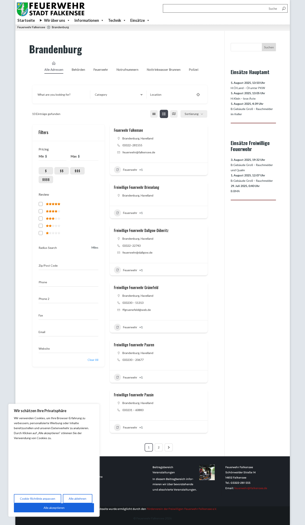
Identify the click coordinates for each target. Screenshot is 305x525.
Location (155, 94)
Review (44, 194)
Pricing (44, 149)
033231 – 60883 (133, 410)
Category (100, 94)
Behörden (78, 69)
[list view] (164, 114)
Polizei (193, 69)
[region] (54, 460)
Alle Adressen (53, 69)
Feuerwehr (100, 69)
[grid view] (154, 114)
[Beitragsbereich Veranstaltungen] (207, 473)
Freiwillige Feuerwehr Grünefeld (136, 287)
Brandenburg (130, 138)
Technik (114, 20)
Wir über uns (54, 20)
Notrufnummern (127, 69)
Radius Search (48, 247)
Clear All (93, 359)
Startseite (26, 20)
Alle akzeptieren (54, 507)
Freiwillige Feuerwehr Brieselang (136, 187)
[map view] (174, 114)
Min (41, 156)
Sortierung (192, 114)
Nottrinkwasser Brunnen (164, 69)
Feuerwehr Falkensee (128, 130)
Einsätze (137, 20)
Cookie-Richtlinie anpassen (37, 498)
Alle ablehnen (77, 498)
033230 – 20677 (133, 359)
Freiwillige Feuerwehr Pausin (134, 394)
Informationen (86, 20)
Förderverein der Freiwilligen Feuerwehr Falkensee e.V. (182, 509)
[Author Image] (200, 170)
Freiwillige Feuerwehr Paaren (134, 344)
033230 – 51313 (133, 302)
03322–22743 (131, 245)
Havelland (147, 138)
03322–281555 (132, 145)
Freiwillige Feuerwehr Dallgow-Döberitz (141, 230)
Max (74, 156)
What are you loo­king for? (54, 94)
